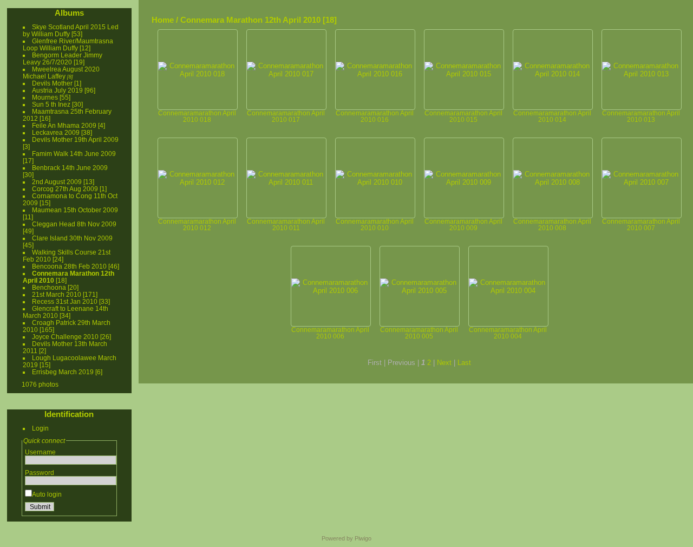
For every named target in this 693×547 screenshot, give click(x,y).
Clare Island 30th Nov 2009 (72, 238)
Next (444, 363)
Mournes (45, 97)
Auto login (47, 494)
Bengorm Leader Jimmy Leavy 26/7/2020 (62, 58)
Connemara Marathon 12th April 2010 (250, 19)
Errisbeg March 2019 (63, 371)
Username (40, 451)
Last (464, 363)
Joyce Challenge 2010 (65, 336)
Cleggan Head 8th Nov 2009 (74, 223)
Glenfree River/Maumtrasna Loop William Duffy (68, 44)
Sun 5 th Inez (51, 104)
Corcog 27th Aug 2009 (65, 188)
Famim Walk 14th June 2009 (74, 153)
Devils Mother (52, 83)
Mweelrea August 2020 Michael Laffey (61, 73)
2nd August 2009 (57, 181)
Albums (69, 12)
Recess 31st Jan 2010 (64, 301)
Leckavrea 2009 (56, 132)
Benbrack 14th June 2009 (70, 167)
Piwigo (363, 538)
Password (39, 472)
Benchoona (49, 287)
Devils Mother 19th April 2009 (75, 139)
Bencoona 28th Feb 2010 (69, 266)
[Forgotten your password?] (106, 508)
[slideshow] (684, 18)
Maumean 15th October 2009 (75, 209)
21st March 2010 (56, 294)
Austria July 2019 (57, 90)
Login (40, 428)
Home (163, 19)
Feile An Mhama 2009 (64, 125)
